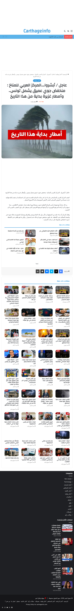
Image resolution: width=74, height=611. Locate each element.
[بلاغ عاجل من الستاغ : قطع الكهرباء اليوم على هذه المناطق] (63, 333)
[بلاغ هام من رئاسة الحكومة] (30, 233)
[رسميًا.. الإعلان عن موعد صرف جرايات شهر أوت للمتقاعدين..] (45, 290)
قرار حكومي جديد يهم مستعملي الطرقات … (46, 459)
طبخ (70, 503)
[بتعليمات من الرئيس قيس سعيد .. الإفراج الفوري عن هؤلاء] (45, 394)
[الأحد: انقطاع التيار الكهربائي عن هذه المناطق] (64, 233)
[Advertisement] (37, 13)
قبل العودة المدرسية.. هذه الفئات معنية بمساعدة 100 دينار (12, 341)
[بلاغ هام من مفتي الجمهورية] (45, 435)
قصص (69, 509)
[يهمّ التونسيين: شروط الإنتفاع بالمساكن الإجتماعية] (63, 373)
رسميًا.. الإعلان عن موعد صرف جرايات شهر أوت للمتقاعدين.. (46, 298)
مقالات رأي (68, 515)
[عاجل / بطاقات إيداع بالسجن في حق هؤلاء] (28, 313)
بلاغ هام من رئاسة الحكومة (16, 231)
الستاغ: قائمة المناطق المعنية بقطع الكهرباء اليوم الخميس (63, 298)
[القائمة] (72, 31)
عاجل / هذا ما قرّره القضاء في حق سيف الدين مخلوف (15, 249)
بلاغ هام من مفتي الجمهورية (47, 442)
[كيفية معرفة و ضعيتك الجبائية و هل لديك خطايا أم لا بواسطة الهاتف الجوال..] (67, 528)
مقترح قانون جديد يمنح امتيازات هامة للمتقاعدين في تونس (63, 424)
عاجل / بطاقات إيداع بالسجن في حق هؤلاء (29, 319)
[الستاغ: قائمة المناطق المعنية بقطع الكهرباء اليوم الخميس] (63, 290)
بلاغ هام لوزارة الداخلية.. (12, 458)
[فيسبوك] (61, 271)
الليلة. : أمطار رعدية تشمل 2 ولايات (64, 442)
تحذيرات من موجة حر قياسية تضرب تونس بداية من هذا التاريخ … (47, 341)
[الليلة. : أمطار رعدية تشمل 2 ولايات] (63, 435)
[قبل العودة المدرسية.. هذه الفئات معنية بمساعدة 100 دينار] (11, 333)
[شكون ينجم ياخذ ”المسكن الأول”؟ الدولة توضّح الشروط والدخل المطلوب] (28, 333)
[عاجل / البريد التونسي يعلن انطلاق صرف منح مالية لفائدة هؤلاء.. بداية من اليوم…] (11, 373)
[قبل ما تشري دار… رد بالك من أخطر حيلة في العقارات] (63, 452)
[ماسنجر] (47, 271)
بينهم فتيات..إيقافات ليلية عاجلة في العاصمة (63, 361)
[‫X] (56, 271)
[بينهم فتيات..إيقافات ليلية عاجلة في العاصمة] (63, 354)
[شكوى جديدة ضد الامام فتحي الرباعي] (30, 242)
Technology (67, 482)
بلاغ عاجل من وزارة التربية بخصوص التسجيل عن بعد (29, 298)
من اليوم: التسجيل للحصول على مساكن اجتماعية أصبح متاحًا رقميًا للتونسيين (56, 544)
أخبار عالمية (68, 491)
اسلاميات (68, 497)
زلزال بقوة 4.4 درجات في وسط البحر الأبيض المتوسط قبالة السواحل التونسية (46, 321)
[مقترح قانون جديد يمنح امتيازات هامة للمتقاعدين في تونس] (63, 416)
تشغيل (69, 500)
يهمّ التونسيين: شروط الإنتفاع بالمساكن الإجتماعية (63, 380)
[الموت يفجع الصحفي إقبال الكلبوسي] (45, 354)
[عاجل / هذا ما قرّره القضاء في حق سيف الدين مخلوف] (30, 250)
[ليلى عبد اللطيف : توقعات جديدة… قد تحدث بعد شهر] (67, 584)
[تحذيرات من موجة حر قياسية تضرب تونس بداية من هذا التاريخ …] (45, 333)
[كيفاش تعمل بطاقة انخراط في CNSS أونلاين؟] (28, 452)
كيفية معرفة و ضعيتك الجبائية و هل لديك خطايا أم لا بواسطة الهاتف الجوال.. (56, 529)
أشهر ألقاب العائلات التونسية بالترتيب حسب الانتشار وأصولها (56, 572)
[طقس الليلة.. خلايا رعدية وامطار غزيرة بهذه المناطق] (63, 394)
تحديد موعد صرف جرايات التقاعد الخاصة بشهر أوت (29, 362)
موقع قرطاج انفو (39, 598)
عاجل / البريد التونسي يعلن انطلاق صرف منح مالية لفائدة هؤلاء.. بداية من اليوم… (12, 381)
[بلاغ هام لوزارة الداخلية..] (11, 452)
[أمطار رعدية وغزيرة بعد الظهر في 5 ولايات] (64, 250)
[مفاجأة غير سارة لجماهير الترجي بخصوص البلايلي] (11, 435)
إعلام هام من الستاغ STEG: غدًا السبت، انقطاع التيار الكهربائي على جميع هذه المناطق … (12, 403)
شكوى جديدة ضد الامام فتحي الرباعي (15, 240)
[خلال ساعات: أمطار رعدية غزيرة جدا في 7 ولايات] (11, 416)
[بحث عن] (68, 31)
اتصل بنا (13, 601)
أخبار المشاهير (67, 488)
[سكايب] (51, 271)
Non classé (68, 479)
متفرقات (68, 512)
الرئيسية (65, 74)
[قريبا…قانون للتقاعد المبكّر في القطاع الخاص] (45, 416)
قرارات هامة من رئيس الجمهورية (29, 423)
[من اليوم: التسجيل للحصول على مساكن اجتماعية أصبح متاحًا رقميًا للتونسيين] (67, 541)
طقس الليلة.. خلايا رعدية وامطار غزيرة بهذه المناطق (63, 401)
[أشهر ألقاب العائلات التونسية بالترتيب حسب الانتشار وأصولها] (67, 571)
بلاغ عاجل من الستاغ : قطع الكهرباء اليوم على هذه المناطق (63, 341)
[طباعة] (38, 271)
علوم (70, 506)
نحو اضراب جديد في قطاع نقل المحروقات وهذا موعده (48, 240)
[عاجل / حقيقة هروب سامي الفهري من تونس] (11, 354)
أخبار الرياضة (67, 485)
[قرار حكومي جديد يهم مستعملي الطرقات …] (45, 452)
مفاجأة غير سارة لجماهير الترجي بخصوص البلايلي (12, 442)
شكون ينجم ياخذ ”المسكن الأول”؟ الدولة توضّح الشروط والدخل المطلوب (29, 342)
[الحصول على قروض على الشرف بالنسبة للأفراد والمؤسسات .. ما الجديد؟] (63, 313)
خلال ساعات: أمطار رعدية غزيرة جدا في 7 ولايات (12, 423)
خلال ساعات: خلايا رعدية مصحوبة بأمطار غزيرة (29, 442)
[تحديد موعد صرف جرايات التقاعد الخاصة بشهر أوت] (28, 354)
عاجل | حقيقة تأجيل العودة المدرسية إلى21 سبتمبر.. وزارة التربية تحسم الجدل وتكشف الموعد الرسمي (12, 299)
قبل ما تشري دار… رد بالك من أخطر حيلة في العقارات (63, 460)
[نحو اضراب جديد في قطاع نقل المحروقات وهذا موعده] (64, 242)
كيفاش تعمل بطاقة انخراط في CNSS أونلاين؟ (29, 459)
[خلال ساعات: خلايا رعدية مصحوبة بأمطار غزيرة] (28, 435)
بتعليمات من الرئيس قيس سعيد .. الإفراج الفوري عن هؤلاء (47, 401)
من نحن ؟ (7, 601)
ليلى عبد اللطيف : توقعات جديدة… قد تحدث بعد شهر (56, 585)
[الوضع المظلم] (65, 31)
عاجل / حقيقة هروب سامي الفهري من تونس (12, 361)
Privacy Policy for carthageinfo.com (36, 604)
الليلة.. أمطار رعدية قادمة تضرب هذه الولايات (47, 380)
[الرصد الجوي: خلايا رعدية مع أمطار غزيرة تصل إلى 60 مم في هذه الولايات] (28, 394)
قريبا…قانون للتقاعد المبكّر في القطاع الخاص (46, 423)
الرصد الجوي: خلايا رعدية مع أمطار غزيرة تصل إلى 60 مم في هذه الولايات (29, 401)
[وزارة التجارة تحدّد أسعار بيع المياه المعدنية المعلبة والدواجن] (11, 313)
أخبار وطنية (59, 74)
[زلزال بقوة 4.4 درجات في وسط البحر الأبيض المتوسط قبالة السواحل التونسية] (45, 313)
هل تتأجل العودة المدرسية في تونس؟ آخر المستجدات (29, 380)
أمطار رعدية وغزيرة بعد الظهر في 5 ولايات (48, 249)
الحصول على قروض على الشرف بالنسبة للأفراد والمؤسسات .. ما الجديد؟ (63, 321)
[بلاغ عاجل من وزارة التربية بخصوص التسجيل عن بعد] (28, 290)
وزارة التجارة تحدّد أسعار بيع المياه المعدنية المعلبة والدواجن (12, 320)
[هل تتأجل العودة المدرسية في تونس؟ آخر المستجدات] (28, 373)
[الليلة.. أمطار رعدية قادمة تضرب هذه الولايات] (45, 373)
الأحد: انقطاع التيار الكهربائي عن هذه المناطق (48, 232)
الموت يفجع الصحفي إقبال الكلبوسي (46, 361)
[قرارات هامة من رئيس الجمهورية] (28, 416)
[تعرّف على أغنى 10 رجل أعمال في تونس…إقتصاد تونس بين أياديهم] (67, 557)
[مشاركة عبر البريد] (42, 271)
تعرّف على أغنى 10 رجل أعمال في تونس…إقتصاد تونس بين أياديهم (56, 559)
